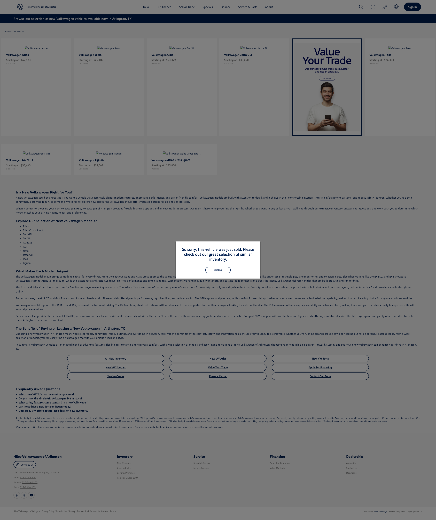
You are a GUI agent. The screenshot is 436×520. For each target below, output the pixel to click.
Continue (218, 270)
